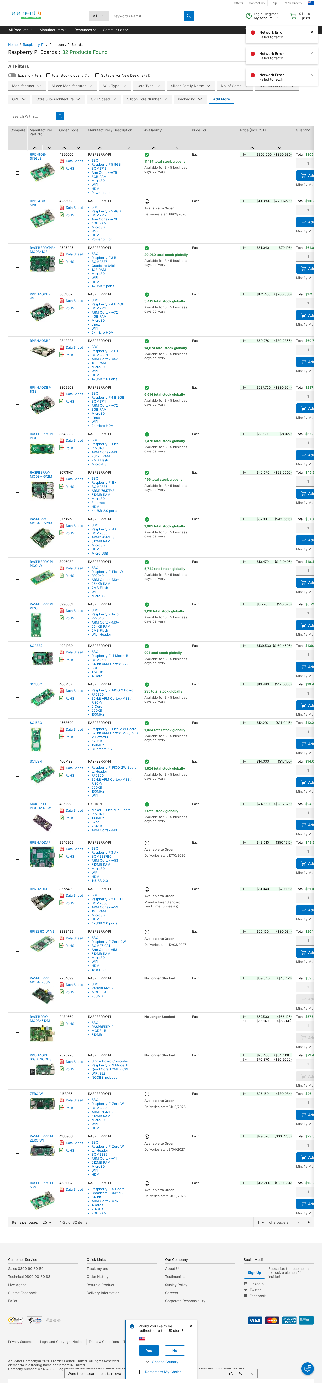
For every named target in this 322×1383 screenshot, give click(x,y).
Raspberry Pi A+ (104, 529)
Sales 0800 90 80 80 (26, 1268)
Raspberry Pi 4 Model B (110, 656)
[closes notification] (312, 32)
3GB (95, 668)
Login (258, 14)
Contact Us (257, 3)
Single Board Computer (110, 1061)
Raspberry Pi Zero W (108, 1104)
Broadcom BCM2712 (107, 1193)
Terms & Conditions (104, 1342)
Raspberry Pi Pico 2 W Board (114, 729)
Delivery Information (103, 1293)
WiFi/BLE (99, 1073)
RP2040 (98, 448)
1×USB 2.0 (100, 881)
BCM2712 (99, 168)
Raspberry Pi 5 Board (108, 1189)
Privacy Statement (22, 1342)
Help (273, 3)
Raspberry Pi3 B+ (105, 351)
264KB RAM (101, 584)
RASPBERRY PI (103, 988)
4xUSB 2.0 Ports (104, 379)
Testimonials (175, 1276)
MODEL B (99, 1031)
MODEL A (99, 992)
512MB (97, 1035)
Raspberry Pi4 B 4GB (108, 304)
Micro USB (100, 553)
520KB (97, 710)
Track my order (99, 1268)
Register (271, 14)
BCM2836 (99, 903)
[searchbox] (146, 16)
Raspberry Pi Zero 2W (109, 942)
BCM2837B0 (101, 355)
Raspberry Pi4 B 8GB (108, 397)
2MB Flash (100, 460)
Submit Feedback (22, 1293)
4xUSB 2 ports (103, 286)
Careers (171, 1293)
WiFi (95, 592)
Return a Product (100, 1285)
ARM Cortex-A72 (105, 312)
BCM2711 (99, 308)
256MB (97, 996)
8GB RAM (99, 177)
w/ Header (100, 1150)
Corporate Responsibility (185, 1301)
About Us (172, 1268)
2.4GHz (97, 1209)
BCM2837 (99, 262)
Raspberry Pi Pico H (107, 614)
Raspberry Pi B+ (104, 482)
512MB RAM (101, 495)
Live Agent (17, 1285)
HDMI (96, 189)
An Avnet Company (23, 1361)
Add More (221, 99)
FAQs (12, 1301)
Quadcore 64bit (104, 266)
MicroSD (98, 181)
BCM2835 (99, 487)
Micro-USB (100, 464)
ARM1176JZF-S (103, 491)
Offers (238, 3)
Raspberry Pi (33, 44)
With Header (101, 634)
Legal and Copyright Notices (62, 1342)
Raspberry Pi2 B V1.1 (107, 899)
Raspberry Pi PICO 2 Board (112, 690)
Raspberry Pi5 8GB (106, 164)
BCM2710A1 (101, 946)
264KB (97, 826)
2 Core (97, 706)
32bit (95, 822)
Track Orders (292, 3)
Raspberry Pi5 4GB (106, 211)
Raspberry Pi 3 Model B (110, 1065)
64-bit (96, 1197)
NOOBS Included (105, 1077)
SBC (95, 160)
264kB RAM (101, 456)
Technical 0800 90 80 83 (29, 1276)
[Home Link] (26, 15)
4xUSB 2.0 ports (104, 511)
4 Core (97, 676)
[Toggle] (12, 75)
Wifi (95, 185)
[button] (20, 30)
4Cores (97, 1205)
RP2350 (98, 694)
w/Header (99, 771)
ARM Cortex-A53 (105, 359)
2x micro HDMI (103, 332)
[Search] (189, 16)
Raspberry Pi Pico (105, 444)
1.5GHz (97, 672)
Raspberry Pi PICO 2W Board (114, 767)
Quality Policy (176, 1285)
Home (13, 44)
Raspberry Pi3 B (104, 258)
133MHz (98, 818)
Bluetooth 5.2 (102, 749)
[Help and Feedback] (307, 1368)
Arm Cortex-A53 (104, 950)
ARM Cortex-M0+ (105, 452)
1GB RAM (99, 270)
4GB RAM (99, 223)
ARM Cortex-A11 (104, 1158)
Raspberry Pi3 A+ (105, 852)
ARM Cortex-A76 (105, 1201)
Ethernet (98, 503)
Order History (98, 1276)
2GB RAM (99, 1213)
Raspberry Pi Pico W (107, 572)
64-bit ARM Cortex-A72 (110, 664)
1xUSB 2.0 (99, 970)
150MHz (98, 714)
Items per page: (25, 1222)
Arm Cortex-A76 (104, 172)
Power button (102, 193)
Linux (96, 324)
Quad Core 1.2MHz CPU (110, 1069)
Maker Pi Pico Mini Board (111, 810)
